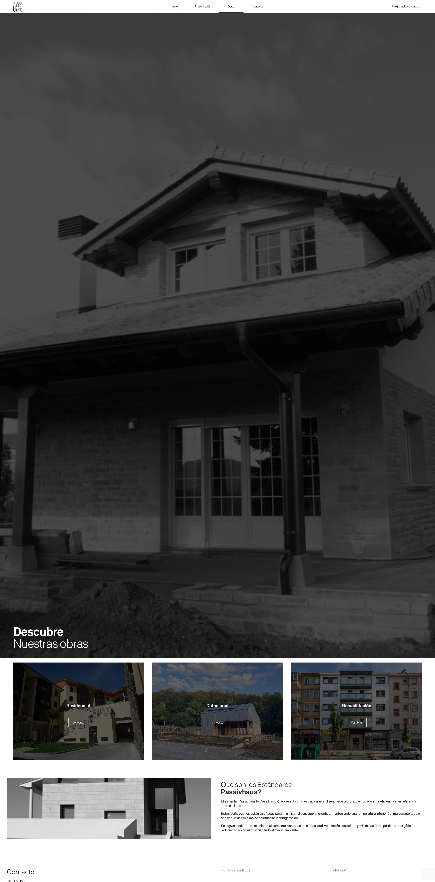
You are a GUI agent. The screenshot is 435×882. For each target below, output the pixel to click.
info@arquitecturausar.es (407, 6)
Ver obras (78, 722)
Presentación (203, 6)
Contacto (257, 6)
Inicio (175, 6)
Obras (231, 6)
